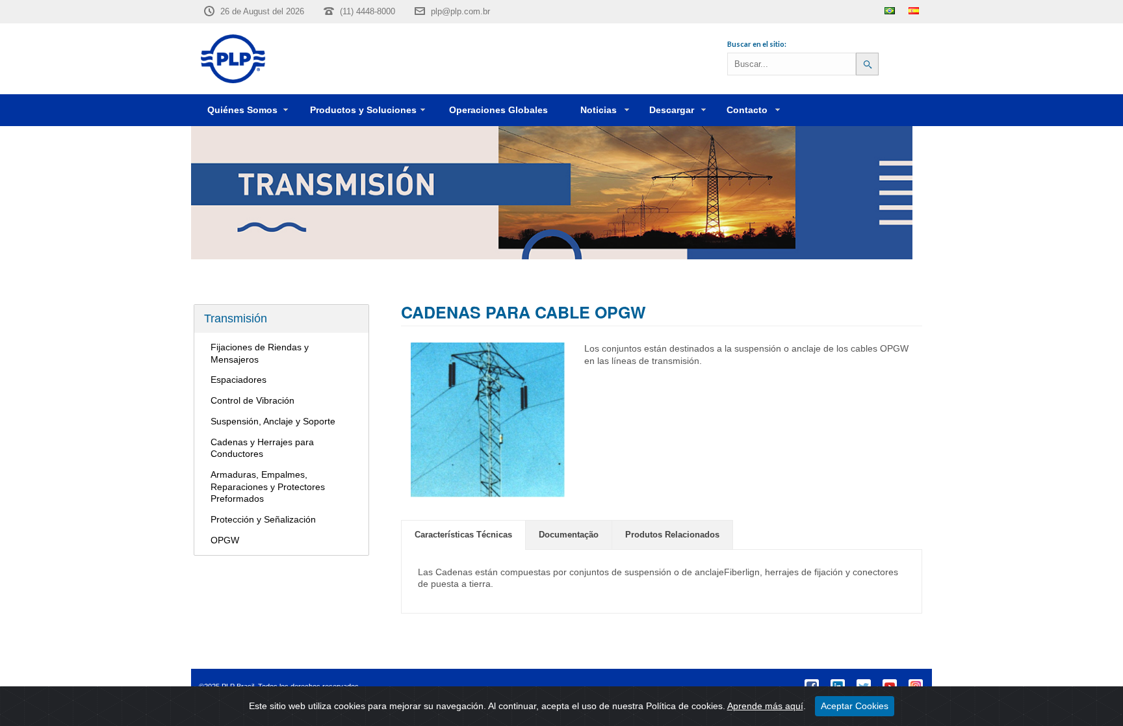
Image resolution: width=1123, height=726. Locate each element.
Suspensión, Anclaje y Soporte (273, 421)
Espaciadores (238, 379)
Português (889, 10)
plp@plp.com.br (460, 11)
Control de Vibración (252, 400)
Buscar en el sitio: (756, 44)
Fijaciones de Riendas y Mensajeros (260, 353)
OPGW (225, 540)
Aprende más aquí (765, 706)
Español (914, 10)
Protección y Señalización (263, 519)
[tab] (463, 535)
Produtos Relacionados (672, 534)
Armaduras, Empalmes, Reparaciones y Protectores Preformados (268, 486)
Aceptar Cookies (854, 706)
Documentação (569, 534)
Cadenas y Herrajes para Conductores (262, 448)
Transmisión (235, 318)
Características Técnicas (463, 534)
